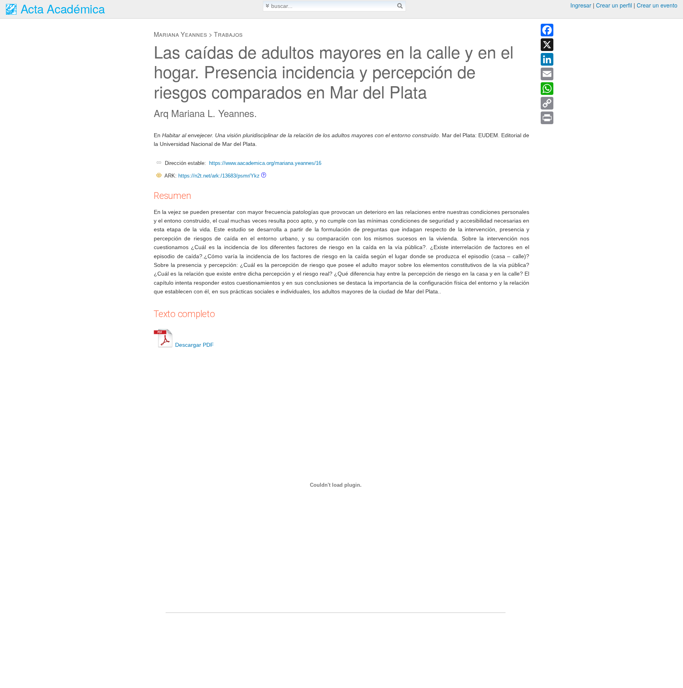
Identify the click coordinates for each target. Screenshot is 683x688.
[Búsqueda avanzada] (267, 5)
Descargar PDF (194, 345)
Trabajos (228, 34)
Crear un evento (657, 5)
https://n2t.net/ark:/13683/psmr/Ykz (219, 176)
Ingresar (580, 5)
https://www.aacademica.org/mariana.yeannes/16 (265, 163)
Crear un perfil (614, 5)
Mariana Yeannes (180, 34)
